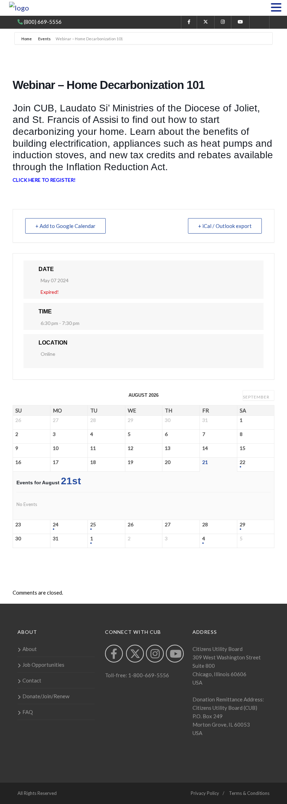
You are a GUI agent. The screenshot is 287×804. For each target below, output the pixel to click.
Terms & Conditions (249, 793)
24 (55, 524)
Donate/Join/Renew (45, 696)
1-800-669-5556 (148, 675)
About (29, 649)
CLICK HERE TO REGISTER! (44, 180)
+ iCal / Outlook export (225, 226)
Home (27, 38)
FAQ (27, 712)
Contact (31, 680)
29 (242, 524)
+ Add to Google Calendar (65, 226)
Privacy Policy (205, 793)
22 (242, 462)
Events (44, 38)
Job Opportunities (43, 664)
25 (93, 524)
